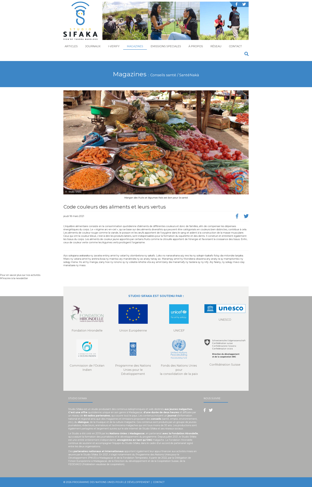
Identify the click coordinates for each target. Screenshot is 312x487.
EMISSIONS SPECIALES (166, 46)
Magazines (135, 46)
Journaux (93, 46)
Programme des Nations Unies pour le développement (111, 482)
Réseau (215, 46)
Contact (235, 46)
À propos (195, 46)
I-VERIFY (113, 46)
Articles (71, 46)
